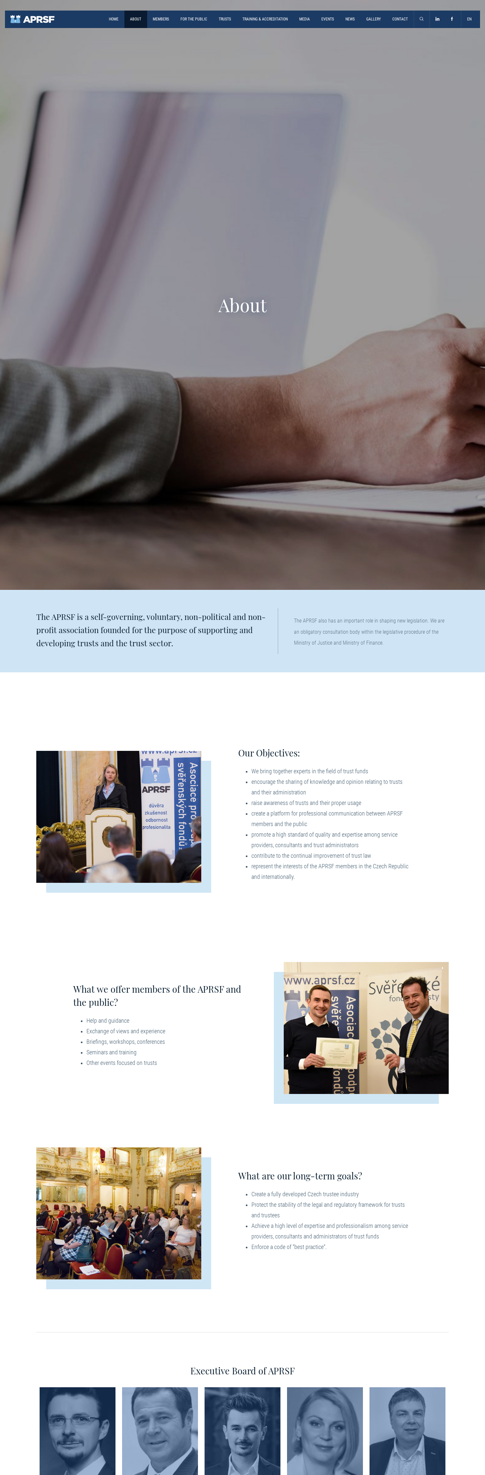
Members (161, 19)
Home (113, 19)
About (135, 19)
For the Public (193, 19)
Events (327, 19)
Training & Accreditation (265, 19)
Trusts (225, 19)
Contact (400, 19)
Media (304, 19)
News (350, 19)
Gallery (373, 19)
